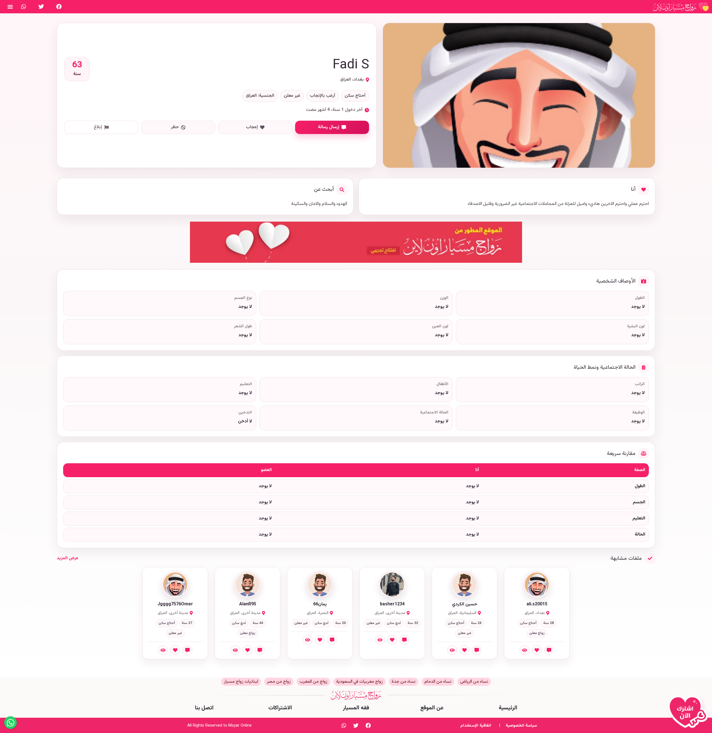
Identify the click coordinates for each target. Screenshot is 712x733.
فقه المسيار (356, 708)
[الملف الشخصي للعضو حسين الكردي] (464, 584)
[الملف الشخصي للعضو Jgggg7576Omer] (175, 584)
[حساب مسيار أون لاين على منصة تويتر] (41, 7)
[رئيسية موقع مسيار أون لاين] (681, 7)
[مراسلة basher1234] (404, 640)
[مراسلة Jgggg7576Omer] (187, 650)
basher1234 (392, 604)
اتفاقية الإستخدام (475, 725)
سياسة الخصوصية (521, 725)
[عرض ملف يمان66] (308, 640)
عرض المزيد (67, 558)
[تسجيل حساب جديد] (689, 714)
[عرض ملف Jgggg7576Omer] (163, 650)
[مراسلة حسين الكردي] (477, 650)
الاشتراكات (280, 708)
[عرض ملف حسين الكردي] (452, 650)
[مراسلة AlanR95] (260, 650)
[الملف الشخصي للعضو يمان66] (319, 584)
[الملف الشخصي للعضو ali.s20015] (536, 584)
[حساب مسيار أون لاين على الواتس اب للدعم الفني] (24, 7)
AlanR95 (247, 604)
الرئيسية (508, 708)
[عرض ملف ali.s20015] (525, 650)
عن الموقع (432, 708)
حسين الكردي (464, 604)
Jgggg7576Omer (175, 604)
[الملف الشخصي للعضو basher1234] (392, 584)
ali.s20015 (536, 604)
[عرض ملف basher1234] (380, 640)
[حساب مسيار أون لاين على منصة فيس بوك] (59, 7)
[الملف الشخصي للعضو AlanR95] (247, 584)
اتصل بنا (204, 708)
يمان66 (320, 604)
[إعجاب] (537, 650)
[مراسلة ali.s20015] (549, 650)
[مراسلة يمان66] (332, 640)
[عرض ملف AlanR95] (235, 650)
